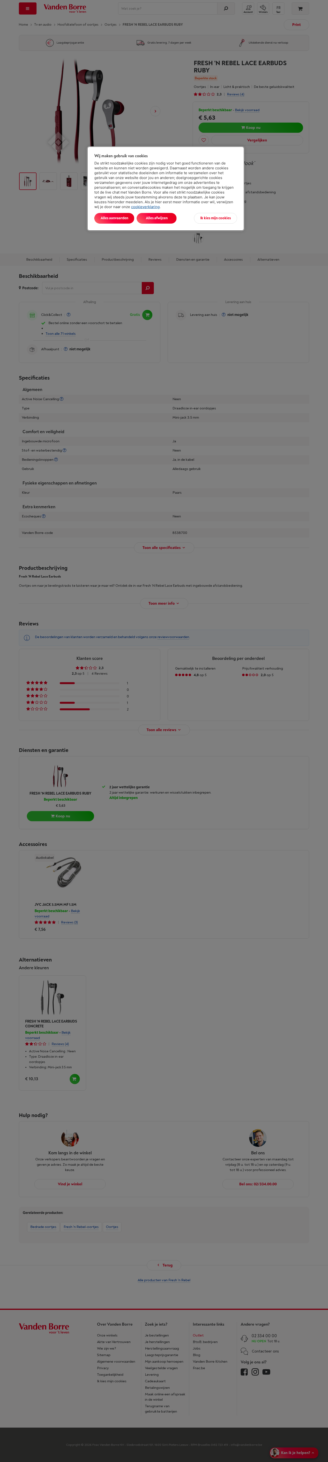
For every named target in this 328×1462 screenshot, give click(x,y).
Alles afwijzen (157, 218)
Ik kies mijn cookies (215, 218)
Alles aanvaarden (114, 218)
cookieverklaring (145, 206)
